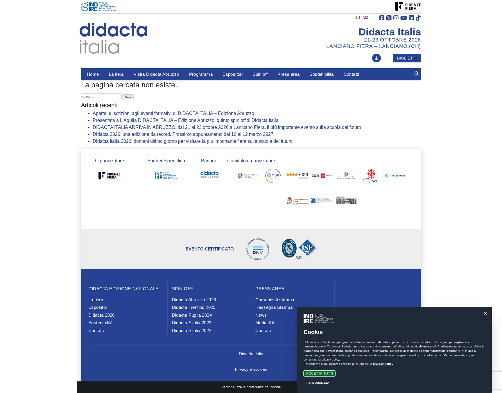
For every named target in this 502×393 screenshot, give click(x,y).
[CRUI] (297, 177)
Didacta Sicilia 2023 (191, 322)
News (261, 315)
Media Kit (264, 322)
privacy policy (383, 363)
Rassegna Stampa (274, 307)
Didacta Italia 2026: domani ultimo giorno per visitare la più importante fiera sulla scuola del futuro (193, 141)
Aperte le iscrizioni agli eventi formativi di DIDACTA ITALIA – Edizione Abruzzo (173, 113)
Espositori (233, 74)
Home (93, 74)
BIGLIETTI (407, 58)
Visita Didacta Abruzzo (156, 74)
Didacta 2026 (101, 315)
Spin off (260, 74)
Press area (288, 74)
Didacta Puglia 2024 (192, 315)
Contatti (351, 74)
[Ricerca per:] (101, 96)
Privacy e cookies (251, 369)
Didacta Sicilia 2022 (191, 330)
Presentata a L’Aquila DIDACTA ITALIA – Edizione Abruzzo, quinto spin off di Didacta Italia (186, 120)
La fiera (116, 74)
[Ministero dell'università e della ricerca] (273, 177)
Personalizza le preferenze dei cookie (251, 387)
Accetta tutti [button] (319, 374)
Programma (201, 74)
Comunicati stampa (274, 299)
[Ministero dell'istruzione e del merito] (248, 177)
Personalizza (317, 382)
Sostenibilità (321, 74)
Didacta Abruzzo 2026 (194, 299)
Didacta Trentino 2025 (194, 307)
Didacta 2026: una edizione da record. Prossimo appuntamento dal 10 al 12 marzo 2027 (183, 134)
